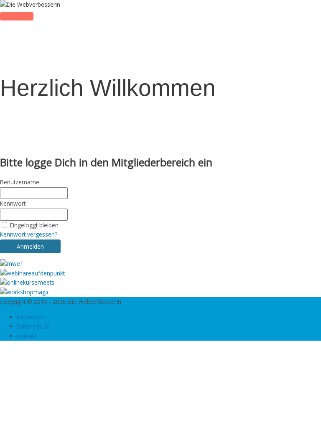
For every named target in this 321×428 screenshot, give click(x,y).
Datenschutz (33, 326)
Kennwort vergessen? (28, 234)
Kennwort (12, 203)
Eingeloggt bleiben (34, 225)
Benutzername (19, 182)
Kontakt (27, 336)
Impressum (32, 317)
